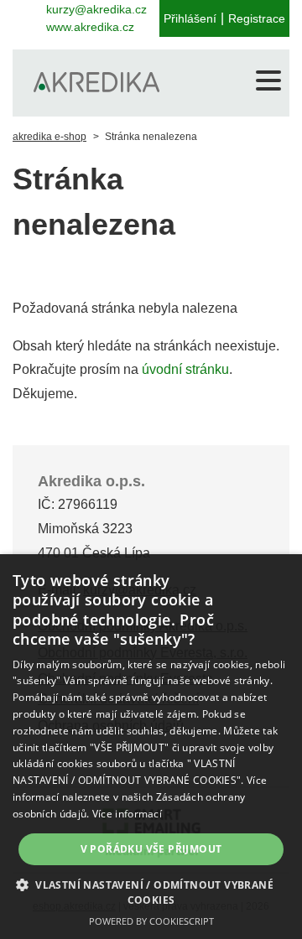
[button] (151, 892)
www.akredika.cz (90, 27)
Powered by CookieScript (151, 921)
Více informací (127, 814)
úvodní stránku (185, 369)
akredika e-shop (49, 137)
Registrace (256, 18)
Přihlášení (190, 18)
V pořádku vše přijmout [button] (151, 849)
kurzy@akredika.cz (96, 9)
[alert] (151, 746)
